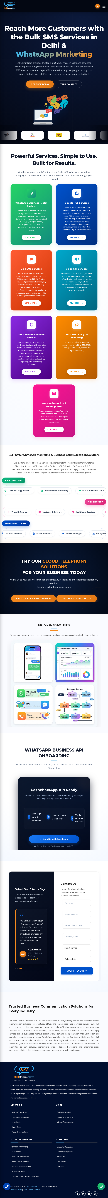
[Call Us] (7, 1186)
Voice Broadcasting (20, 1132)
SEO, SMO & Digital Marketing (77, 336)
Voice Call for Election (21, 1161)
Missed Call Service (65, 1117)
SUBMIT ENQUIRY (77, 971)
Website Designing (65, 1147)
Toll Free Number (64, 1112)
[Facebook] (77, 1193)
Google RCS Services (77, 203)
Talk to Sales (68, 84)
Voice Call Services (77, 269)
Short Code (16, 1127)
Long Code (16, 1122)
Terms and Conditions (32, 1189)
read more (32, 1098)
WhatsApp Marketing (20, 1117)
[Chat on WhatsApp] (101, 1186)
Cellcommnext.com (33, 1186)
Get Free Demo (40, 84)
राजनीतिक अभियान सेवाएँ (20, 1147)
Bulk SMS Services (31, 269)
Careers (60, 1166)
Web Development (65, 1152)
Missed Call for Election (21, 1166)
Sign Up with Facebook (55, 839)
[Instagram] (95, 1193)
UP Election (16, 1152)
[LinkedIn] (89, 1193)
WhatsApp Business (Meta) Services (31, 204)
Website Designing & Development (54, 405)
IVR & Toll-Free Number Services (31, 336)
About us (61, 1156)
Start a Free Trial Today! (33, 598)
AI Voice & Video (19, 1171)
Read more (30, 237)
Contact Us (62, 1161)
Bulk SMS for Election (20, 1156)
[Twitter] (83, 1193)
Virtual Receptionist (65, 1122)
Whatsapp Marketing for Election (25, 1176)
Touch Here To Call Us (76, 598)
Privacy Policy (16, 1189)
